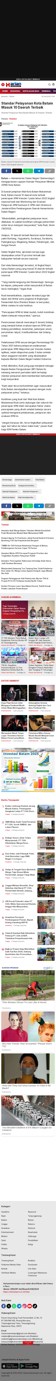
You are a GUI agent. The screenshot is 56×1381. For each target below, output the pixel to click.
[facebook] (6, 171)
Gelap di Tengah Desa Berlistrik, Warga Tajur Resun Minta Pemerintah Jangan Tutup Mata (20, 872)
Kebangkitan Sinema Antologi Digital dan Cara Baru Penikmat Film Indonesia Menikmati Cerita (41, 707)
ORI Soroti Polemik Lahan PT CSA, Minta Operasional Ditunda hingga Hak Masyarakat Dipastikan (20, 904)
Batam (12, 96)
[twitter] (17, 171)
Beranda (4, 96)
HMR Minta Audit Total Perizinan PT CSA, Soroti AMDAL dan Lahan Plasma (20, 824)
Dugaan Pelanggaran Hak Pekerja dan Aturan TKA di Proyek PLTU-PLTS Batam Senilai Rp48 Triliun (24, 579)
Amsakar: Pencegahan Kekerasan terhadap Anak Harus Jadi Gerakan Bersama (26, 562)
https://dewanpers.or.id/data (16, 1292)
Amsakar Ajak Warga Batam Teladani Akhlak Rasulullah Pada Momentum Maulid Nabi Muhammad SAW (25, 531)
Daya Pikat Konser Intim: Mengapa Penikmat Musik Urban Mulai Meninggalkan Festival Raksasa (13, 707)
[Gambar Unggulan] (28, 140)
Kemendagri (7, 480)
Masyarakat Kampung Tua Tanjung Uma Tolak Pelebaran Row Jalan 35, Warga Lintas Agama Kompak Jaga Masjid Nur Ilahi (26, 571)
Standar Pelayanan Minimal (32, 491)
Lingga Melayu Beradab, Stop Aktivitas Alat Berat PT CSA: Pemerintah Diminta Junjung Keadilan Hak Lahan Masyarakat (20, 888)
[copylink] (50, 171)
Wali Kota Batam (8, 497)
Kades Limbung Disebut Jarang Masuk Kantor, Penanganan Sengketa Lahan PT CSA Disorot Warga (20, 809)
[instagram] (24, 1306)
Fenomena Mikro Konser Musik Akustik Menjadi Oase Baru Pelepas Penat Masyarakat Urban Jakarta (41, 737)
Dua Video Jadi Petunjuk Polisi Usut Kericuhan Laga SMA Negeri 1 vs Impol (19, 856)
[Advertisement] (19, 39)
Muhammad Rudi (8, 485)
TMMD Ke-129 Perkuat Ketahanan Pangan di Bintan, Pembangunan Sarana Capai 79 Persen (24, 546)
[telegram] (39, 171)
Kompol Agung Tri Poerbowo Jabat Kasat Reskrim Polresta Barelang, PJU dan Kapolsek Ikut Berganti (27, 539)
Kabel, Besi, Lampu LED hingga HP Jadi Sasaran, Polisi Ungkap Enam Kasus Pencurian (40, 641)
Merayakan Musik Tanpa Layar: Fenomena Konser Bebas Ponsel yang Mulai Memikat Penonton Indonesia (12, 738)
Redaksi (13, 119)
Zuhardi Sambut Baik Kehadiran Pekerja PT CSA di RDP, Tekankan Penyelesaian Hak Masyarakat (20, 936)
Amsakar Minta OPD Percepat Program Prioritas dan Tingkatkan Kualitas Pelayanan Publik (24, 554)
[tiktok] (35, 1306)
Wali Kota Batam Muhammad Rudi (27, 497)
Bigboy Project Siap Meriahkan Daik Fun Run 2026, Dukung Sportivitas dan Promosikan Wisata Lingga (20, 952)
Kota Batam (40, 480)
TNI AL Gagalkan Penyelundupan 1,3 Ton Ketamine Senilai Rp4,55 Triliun (12, 668)
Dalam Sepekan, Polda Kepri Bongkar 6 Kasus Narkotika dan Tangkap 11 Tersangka (41, 667)
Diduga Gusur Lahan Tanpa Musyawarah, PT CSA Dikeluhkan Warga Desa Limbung (18, 841)
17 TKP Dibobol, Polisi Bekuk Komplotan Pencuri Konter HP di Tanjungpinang (14, 640)
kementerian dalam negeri (24, 480)
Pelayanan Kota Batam (27, 485)
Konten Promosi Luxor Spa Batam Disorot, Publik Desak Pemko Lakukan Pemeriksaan (26, 587)
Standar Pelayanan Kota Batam (11, 491)
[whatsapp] (28, 171)
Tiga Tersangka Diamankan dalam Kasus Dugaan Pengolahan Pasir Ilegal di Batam (14, 610)
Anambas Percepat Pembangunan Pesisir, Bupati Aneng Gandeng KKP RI (19, 920)
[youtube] (29, 1306)
